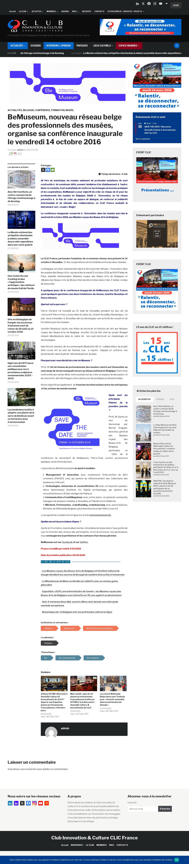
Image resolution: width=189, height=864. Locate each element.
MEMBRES (51, 11)
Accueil (12, 11)
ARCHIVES (86, 11)
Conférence (42, 110)
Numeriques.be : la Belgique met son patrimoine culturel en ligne (77, 612)
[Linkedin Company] (137, 4)
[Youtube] (161, 4)
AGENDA (65, 11)
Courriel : (132, 802)
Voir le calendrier (143, 138)
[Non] (185, 859)
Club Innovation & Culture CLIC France (94, 838)
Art (45, 658)
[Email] (53, 170)
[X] (143, 4)
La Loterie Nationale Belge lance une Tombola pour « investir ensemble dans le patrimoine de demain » (112, 699)
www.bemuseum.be (100, 515)
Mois (172, 399)
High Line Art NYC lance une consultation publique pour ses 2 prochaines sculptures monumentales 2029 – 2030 (20, 371)
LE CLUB (22, 11)
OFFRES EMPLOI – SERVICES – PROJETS (125, 11)
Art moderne (93, 658)
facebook (67, 542)
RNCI (74, 11)
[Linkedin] (16, 803)
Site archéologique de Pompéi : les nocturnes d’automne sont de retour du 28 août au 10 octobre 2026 (20, 325)
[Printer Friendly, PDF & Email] (15, 153)
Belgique (28, 110)
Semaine (160, 399)
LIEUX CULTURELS (102, 45)
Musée (69, 110)
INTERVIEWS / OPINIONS (58, 45)
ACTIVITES (36, 11)
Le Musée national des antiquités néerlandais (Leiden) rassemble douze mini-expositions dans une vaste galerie (127, 53)
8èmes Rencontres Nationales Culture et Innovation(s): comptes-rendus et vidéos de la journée (164, 448)
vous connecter (28, 769)
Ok (176, 860)
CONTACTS (99, 11)
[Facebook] (149, 4)
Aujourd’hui (144, 399)
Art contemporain (67, 658)
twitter (84, 542)
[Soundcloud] (166, 4)
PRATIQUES (82, 45)
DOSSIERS (36, 45)
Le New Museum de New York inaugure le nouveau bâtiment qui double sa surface (165, 429)
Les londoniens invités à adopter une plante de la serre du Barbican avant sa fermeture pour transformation (21, 415)
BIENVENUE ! (77, 845)
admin (20, 150)
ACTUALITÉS (17, 45)
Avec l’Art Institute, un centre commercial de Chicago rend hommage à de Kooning (21, 196)
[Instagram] (155, 4)
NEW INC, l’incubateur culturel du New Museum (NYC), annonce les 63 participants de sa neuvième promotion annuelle (164, 487)
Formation (58, 110)
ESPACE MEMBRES (128, 45)
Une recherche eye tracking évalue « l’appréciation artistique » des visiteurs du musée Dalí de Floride (21, 282)
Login (176, 5)
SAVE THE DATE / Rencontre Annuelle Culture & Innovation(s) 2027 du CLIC (160, 129)
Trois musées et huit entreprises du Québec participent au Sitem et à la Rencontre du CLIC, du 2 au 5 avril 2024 (165, 467)
